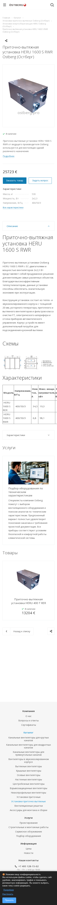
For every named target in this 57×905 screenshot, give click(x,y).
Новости (28, 852)
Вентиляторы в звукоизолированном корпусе (28, 760)
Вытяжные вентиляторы (28, 766)
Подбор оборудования (28, 835)
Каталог (28, 732)
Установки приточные (29, 796)
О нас (28, 716)
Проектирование (28, 822)
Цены (29, 848)
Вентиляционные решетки (28, 805)
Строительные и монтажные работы (28, 827)
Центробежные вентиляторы (28, 783)
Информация (29, 843)
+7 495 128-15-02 (28, 866)
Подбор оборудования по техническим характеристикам (25, 492)
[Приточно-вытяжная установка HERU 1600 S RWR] (28, 95)
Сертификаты (28, 724)
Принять (9, 900)
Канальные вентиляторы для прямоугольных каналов (28, 753)
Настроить (7, 894)
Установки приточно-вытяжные (28, 801)
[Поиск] (52, 5)
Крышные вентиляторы (28, 770)
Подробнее (8, 890)
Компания (28, 711)
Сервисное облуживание (28, 831)
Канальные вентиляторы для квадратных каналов (28, 746)
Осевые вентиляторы (28, 775)
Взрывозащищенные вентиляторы (28, 788)
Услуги (28, 817)
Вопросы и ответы (28, 720)
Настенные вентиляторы (28, 779)
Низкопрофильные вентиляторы (28, 792)
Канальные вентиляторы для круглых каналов (28, 739)
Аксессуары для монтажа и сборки (28, 810)
